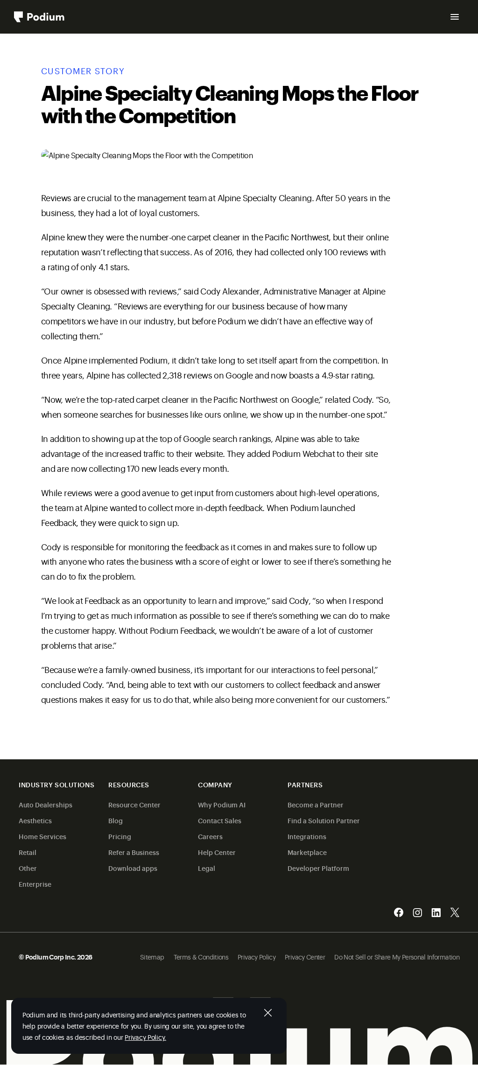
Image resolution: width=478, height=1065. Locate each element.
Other (28, 867)
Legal (206, 867)
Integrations (307, 836)
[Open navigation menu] (454, 16)
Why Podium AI (222, 804)
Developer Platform (318, 867)
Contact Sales (219, 820)
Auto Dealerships (45, 804)
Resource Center (134, 804)
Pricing (119, 836)
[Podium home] (39, 17)
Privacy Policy (256, 956)
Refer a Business (133, 852)
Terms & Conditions (201, 956)
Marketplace (307, 852)
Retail (27, 852)
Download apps (132, 867)
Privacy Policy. (145, 1036)
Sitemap (152, 956)
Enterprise (35, 883)
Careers (210, 836)
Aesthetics (35, 820)
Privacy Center (305, 956)
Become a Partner (316, 804)
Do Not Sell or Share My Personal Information (396, 956)
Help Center (217, 852)
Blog (115, 820)
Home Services (42, 836)
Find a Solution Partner (324, 820)
